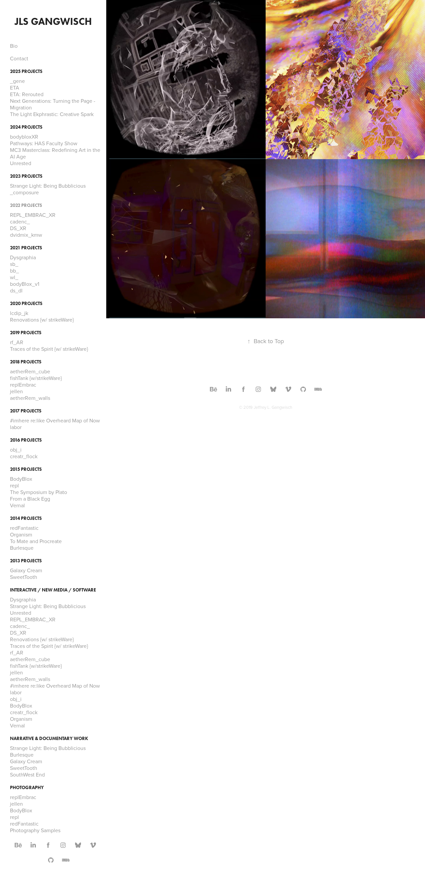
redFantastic (24, 527)
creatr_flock (24, 456)
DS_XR (18, 228)
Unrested (20, 163)
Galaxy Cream (26, 570)
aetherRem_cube (30, 371)
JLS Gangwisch (53, 21)
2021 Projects (26, 248)
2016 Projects (26, 440)
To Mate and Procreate (36, 541)
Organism (21, 534)
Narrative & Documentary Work (49, 738)
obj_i (16, 449)
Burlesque (22, 547)
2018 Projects (26, 362)
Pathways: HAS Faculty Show (43, 143)
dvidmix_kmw (26, 234)
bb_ (14, 270)
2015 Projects (26, 469)
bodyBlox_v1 (24, 283)
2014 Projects (26, 518)
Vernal (17, 505)
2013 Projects (26, 561)
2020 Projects (26, 303)
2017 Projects (26, 411)
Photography (27, 787)
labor (16, 427)
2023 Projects (26, 176)
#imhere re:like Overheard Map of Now (55, 420)
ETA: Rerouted (26, 94)
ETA (14, 87)
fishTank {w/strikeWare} (36, 378)
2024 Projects (26, 127)
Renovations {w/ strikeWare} (42, 319)
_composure (24, 192)
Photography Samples (35, 830)
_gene (17, 81)
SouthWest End (27, 774)
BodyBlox (21, 478)
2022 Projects (26, 205)
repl (14, 485)
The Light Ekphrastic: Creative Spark (52, 114)
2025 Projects (26, 71)
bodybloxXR (24, 136)
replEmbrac (23, 384)
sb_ (14, 264)
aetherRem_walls (30, 398)
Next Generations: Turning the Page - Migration (52, 104)
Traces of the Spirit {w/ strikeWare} (49, 348)
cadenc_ (20, 221)
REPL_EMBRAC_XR (32, 214)
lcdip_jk (19, 313)
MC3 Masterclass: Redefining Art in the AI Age (55, 153)
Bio (14, 45)
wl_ (14, 277)
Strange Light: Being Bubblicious (48, 185)
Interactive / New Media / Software (53, 590)
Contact (19, 58)
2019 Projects (26, 333)
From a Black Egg (30, 498)
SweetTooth (23, 577)
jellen (16, 391)
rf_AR (16, 342)
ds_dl (16, 290)
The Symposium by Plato (38, 492)
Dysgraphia (23, 257)
